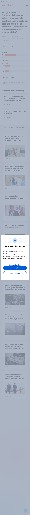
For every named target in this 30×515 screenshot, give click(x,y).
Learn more (7, 261)
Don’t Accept (15, 273)
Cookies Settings (15, 265)
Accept (15, 268)
